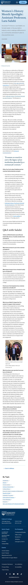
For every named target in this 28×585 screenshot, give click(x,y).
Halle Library (18, 534)
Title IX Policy (5, 569)
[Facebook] (6, 574)
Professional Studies (20, 532)
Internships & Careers (8, 497)
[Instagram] (10, 574)
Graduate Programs (8, 495)
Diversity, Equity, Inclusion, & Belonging (13, 491)
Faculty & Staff (6, 493)
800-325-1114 (18, 523)
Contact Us (5, 539)
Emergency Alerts (19, 541)
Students (5, 501)
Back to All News (9, 468)
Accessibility (18, 567)
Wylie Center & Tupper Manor (9, 557)
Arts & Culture (6, 484)
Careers (4, 541)
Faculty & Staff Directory (5, 536)
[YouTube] (14, 574)
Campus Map (5, 543)
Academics (5, 480)
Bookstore (18, 537)
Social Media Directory (14, 577)
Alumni (4, 482)
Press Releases (7, 499)
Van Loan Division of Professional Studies (13, 504)
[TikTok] (21, 574)
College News (6, 489)
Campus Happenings (8, 487)
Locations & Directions (5, 532)
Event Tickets (5, 553)
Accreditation (18, 564)
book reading (16, 216)
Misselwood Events (7, 555)
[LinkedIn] (18, 574)
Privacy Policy (5, 567)
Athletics (17, 539)
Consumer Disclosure (7, 564)
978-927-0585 (18, 521)
